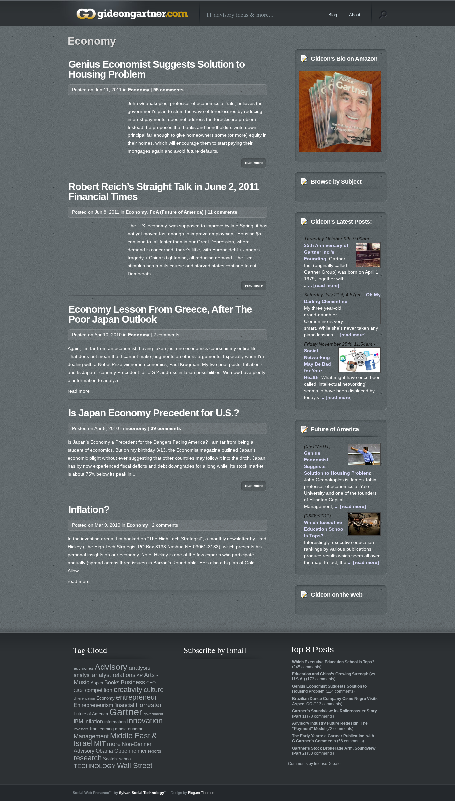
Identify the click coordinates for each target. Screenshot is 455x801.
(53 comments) (333, 751)
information (115, 721)
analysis (139, 668)
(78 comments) (334, 714)
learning (106, 728)
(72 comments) (330, 726)
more (114, 744)
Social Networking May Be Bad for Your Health (317, 364)
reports (154, 751)
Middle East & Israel (115, 739)
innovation (145, 720)
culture (154, 689)
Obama (104, 751)
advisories (83, 668)
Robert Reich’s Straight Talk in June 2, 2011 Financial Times (163, 191)
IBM (78, 721)
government (153, 714)
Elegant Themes (201, 793)
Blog (332, 14)
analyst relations (113, 675)
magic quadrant (130, 728)
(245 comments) (333, 664)
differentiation (84, 698)
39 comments (166, 428)
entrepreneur (136, 697)
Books (111, 682)
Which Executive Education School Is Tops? (324, 529)
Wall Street (134, 765)
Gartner (125, 711)
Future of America (335, 429)
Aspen (97, 682)
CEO (151, 682)
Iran (93, 728)
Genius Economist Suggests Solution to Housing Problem (156, 69)
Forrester (149, 704)
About (354, 14)
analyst (82, 675)
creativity (128, 689)
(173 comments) (334, 677)
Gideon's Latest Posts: (341, 221)
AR (140, 675)
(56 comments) (333, 739)
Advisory (111, 666)
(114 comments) (329, 689)
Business (133, 682)
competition (98, 690)
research (88, 758)
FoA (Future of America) (177, 212)
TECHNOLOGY (95, 766)
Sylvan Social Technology (141, 793)
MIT (100, 743)
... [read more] (323, 285)
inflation (93, 721)
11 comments (222, 212)
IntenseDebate (327, 763)
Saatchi (110, 758)
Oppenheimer (130, 751)
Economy (138, 89)
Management (91, 736)
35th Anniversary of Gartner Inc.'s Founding (326, 252)
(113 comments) (335, 701)
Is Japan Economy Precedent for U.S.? (153, 412)
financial (124, 705)
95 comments (168, 89)
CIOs (79, 690)
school (125, 758)
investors (81, 729)
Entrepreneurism (93, 705)
